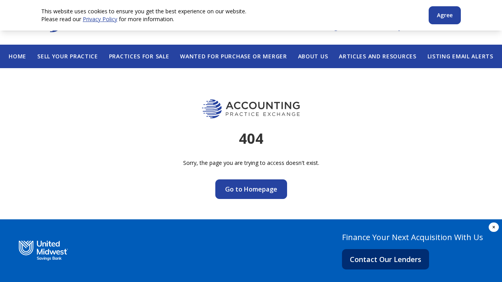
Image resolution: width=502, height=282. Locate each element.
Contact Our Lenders (385, 259)
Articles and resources (377, 56)
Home (17, 56)
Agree (445, 15)
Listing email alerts (460, 56)
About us (313, 56)
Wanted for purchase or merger (233, 56)
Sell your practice (67, 56)
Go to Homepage (251, 189)
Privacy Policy (100, 19)
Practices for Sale (139, 56)
